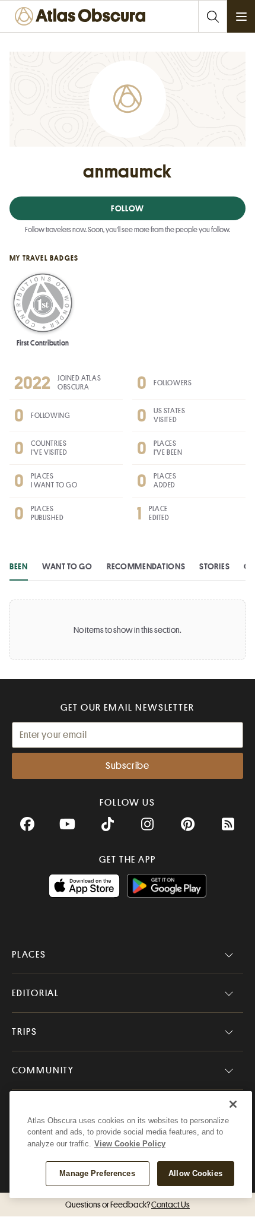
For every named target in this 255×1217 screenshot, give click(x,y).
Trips (24, 1032)
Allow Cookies (195, 1173)
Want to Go (67, 566)
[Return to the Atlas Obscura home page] (83, 16)
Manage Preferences (97, 1173)
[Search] (212, 16)
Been (18, 566)
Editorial (35, 993)
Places (29, 954)
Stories (214, 566)
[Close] (233, 1104)
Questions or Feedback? (127, 1204)
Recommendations (146, 566)
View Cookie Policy (129, 1143)
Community (43, 1070)
